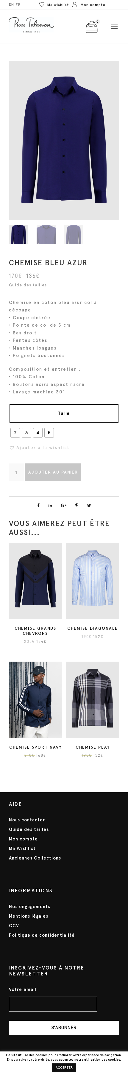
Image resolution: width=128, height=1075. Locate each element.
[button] (39, 447)
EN (11, 4)
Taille (63, 413)
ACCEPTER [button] (64, 1068)
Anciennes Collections (35, 858)
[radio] (15, 432)
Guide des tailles (28, 285)
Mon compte (23, 839)
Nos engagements (29, 906)
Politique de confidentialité (42, 935)
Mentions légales (28, 916)
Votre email (22, 989)
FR (18, 4)
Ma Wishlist (22, 848)
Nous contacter (27, 820)
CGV (14, 925)
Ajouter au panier (53, 472)
